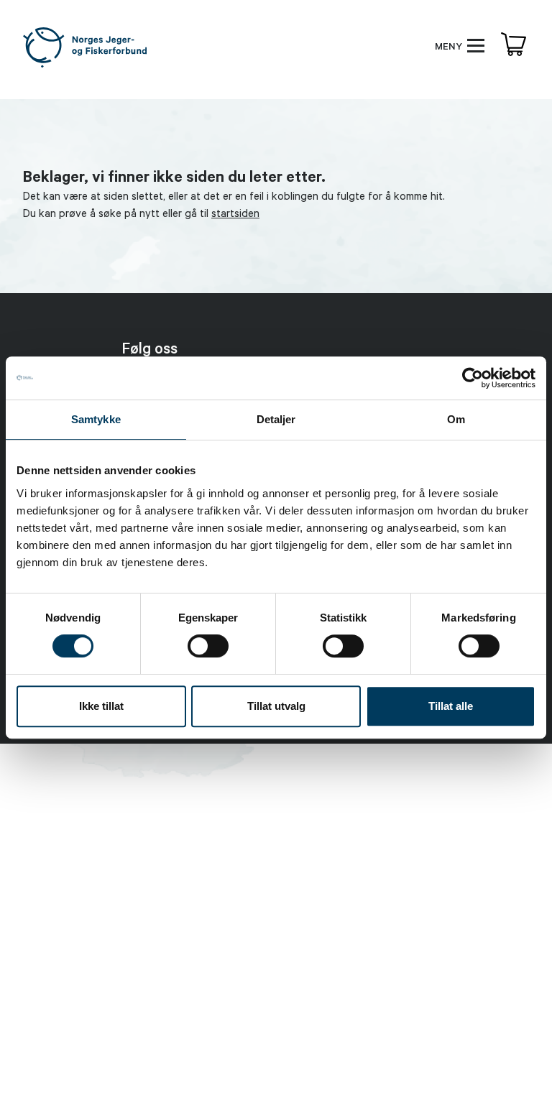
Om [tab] (456, 419)
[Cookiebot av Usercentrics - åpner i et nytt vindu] (472, 378)
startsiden (235, 215)
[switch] (208, 645)
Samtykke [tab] (96, 419)
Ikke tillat (101, 706)
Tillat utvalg (276, 706)
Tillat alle (450, 706)
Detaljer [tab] (276, 419)
